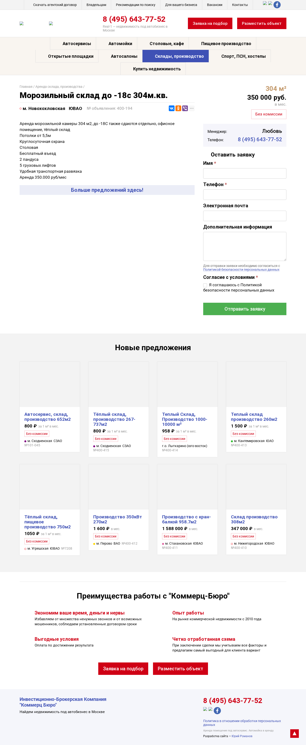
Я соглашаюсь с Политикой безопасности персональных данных (238, 287)
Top (294, 733)
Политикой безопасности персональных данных (241, 269)
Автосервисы (77, 43)
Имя (209, 163)
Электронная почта (225, 205)
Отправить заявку (244, 309)
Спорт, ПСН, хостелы (243, 56)
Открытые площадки (70, 56)
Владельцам (96, 5)
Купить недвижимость (157, 68)
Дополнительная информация (237, 227)
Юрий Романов (242, 736)
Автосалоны (124, 56)
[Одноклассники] (178, 108)
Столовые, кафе (167, 43)
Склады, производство (179, 56)
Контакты (240, 5)
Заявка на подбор (210, 23)
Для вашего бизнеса (181, 5)
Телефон (215, 184)
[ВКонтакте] (172, 108)
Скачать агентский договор (55, 5)
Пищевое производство (226, 43)
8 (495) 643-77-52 (134, 19)
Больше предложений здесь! (107, 190)
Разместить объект (262, 23)
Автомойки (120, 43)
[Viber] (185, 108)
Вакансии (214, 5)
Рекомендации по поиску (135, 5)
